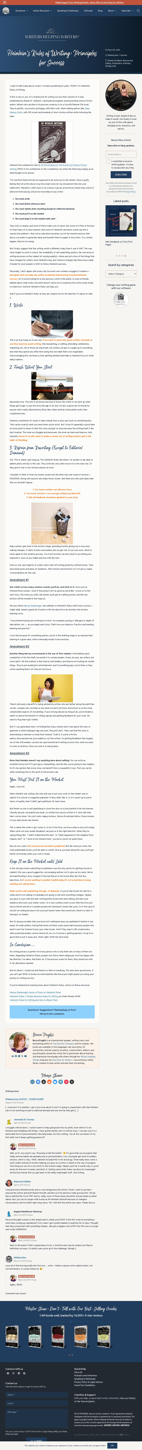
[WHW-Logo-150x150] (6, 10)
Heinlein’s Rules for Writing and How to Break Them (34, 1000)
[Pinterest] (24, 1373)
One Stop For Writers (62, 1059)
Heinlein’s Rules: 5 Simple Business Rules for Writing (34, 996)
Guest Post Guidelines (84, 1385)
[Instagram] (13, 1373)
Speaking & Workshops (85, 1378)
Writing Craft (110, 66)
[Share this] (38, 1082)
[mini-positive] (128, 1336)
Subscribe (121, 174)
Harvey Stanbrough (32, 605)
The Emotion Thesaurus (64, 1043)
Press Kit (78, 1372)
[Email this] (32, 1082)
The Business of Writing (121, 63)
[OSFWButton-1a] (121, 300)
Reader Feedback (115, 60)
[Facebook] (8, 1373)
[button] (27, 10)
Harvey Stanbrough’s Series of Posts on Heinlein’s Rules (35, 992)
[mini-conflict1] (13, 1336)
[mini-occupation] (36, 1336)
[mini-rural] (105, 1336)
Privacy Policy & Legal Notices (88, 1382)
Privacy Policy (53, 1431)
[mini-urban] (82, 1336)
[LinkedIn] (18, 1373)
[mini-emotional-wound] (59, 1336)
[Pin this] (66, 1082)
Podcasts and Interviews (85, 1375)
